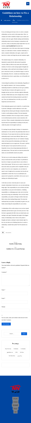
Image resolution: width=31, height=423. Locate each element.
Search (24, 333)
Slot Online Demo (12, 355)
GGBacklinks (16, 348)
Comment (4, 272)
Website (3, 306)
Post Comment (6, 324)
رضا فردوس (19, 355)
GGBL (16, 352)
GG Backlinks (23, 348)
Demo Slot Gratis (8, 348)
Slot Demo (22, 352)
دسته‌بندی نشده (8, 232)
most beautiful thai (10, 46)
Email (3, 298)
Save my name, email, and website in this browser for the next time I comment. (15, 319)
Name (3, 290)
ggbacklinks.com (10, 352)
